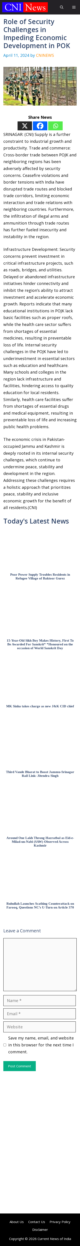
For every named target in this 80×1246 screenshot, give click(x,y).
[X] (25, 125)
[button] (62, 7)
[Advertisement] (40, 1106)
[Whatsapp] (55, 125)
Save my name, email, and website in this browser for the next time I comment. (41, 1044)
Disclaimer (40, 1229)
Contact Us (36, 1221)
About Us (17, 1221)
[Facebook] (40, 125)
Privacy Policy (60, 1221)
